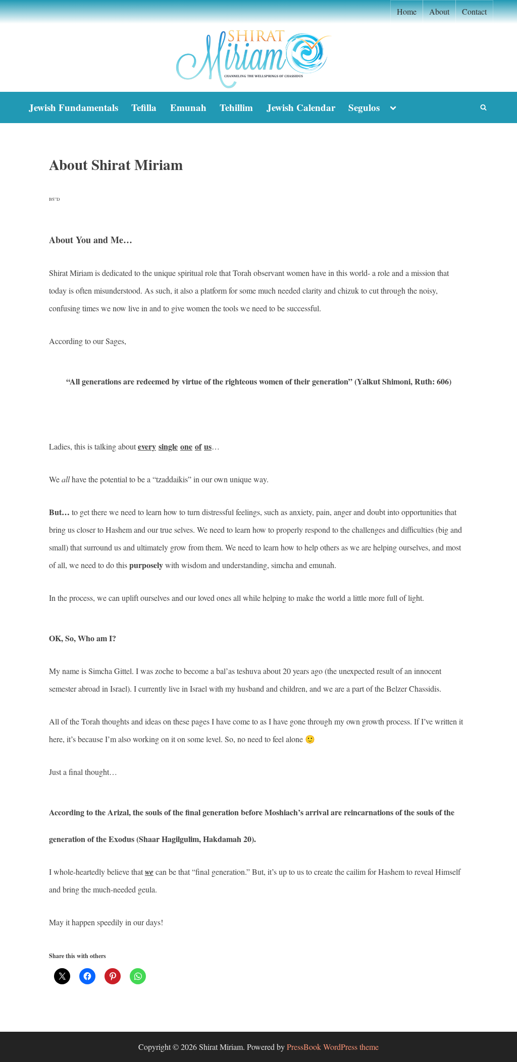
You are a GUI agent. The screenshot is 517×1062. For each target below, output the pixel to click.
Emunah (188, 107)
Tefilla (144, 107)
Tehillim (236, 107)
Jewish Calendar (301, 107)
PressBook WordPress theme (333, 1046)
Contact (474, 11)
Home (407, 11)
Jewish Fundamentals (73, 107)
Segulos (364, 107)
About (439, 11)
